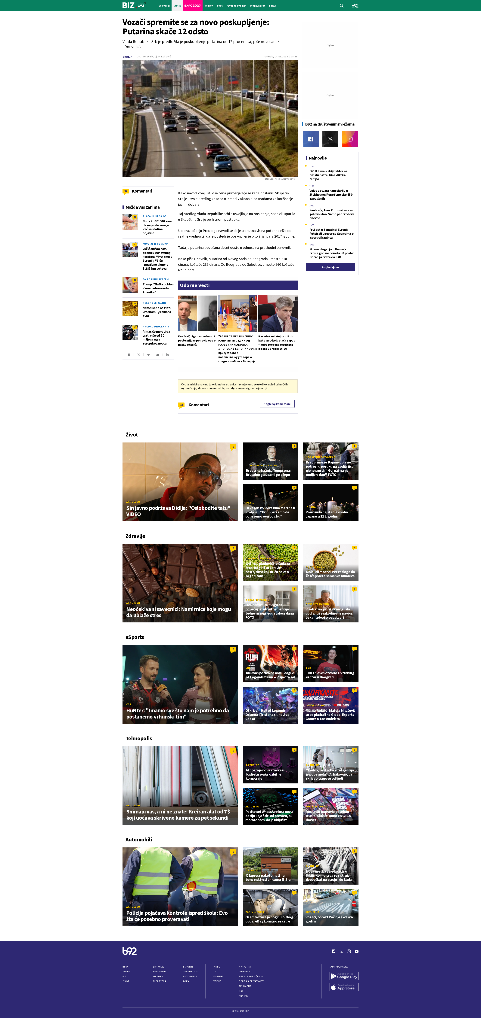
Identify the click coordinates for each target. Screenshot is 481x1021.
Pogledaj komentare (277, 404)
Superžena (159, 981)
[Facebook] (311, 139)
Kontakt (244, 996)
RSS (241, 991)
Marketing (245, 966)
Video (216, 966)
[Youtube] (356, 951)
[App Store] (344, 987)
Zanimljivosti (255, 912)
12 (135, 303)
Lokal (186, 981)
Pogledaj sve (330, 267)
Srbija (127, 56)
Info (125, 966)
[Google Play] (344, 976)
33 (135, 279)
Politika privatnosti (251, 981)
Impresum (244, 971)
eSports (188, 966)
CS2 (128, 704)
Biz (124, 976)
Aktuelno (133, 501)
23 (135, 216)
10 (135, 327)
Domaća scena (315, 705)
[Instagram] (350, 139)
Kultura (158, 976)
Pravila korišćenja (251, 976)
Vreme (217, 981)
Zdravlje (158, 966)
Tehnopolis (190, 971)
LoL (248, 668)
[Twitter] (330, 139)
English (218, 976)
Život (126, 981)
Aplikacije (245, 986)
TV (214, 971)
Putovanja (159, 971)
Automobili (190, 976)
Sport (126, 971)
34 (181, 405)
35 (294, 487)
